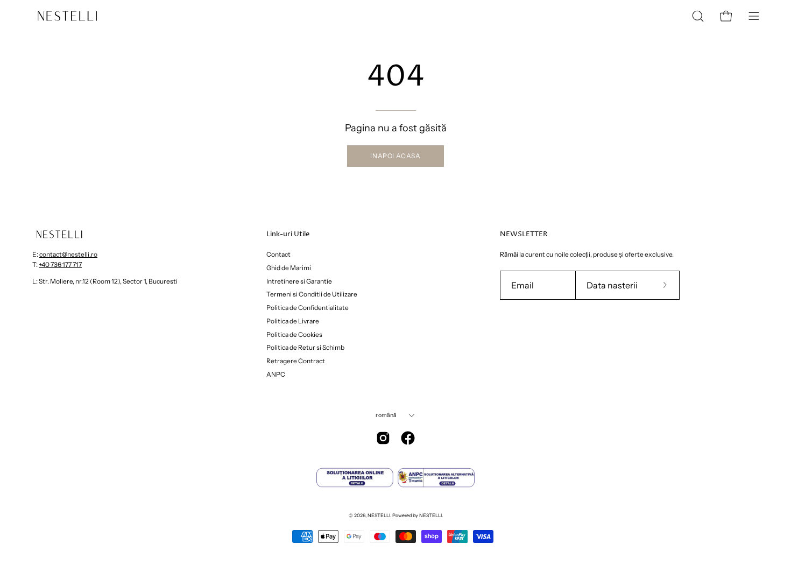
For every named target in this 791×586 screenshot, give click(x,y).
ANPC (275, 374)
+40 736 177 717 (60, 264)
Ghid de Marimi (288, 268)
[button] (698, 16)
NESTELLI (379, 515)
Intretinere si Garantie (299, 281)
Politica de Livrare (292, 321)
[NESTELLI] (67, 16)
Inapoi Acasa (395, 156)
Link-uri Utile (287, 234)
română (386, 415)
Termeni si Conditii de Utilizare (311, 294)
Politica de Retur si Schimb (305, 347)
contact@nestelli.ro (68, 254)
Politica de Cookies (294, 334)
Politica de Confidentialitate (307, 307)
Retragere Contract (295, 361)
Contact (278, 254)
